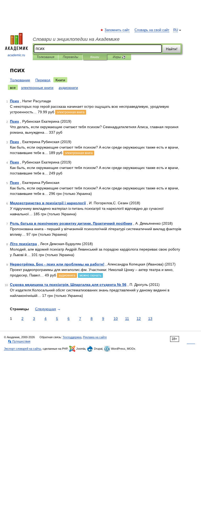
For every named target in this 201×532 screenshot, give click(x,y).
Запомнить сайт (117, 30)
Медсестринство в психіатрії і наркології (48, 203)
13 (150, 318)
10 (116, 318)
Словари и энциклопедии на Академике (76, 39)
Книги (94, 57)
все (13, 88)
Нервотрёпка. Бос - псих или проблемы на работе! (57, 264)
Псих (14, 101)
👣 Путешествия (19, 341)
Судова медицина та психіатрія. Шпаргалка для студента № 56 (68, 284)
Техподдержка (72, 337)
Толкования (45, 57)
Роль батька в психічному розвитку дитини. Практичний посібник (71, 223)
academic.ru (16, 55)
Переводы (70, 57)
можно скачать (90, 275)
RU (175, 30)
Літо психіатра (23, 244)
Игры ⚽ (119, 57)
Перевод (42, 80)
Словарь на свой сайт (152, 30)
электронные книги (37, 88)
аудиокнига (67, 275)
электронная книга (71, 112)
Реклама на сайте (95, 337)
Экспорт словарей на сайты (22, 348)
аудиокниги (68, 88)
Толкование (20, 80)
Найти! (171, 49)
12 (139, 318)
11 (127, 318)
